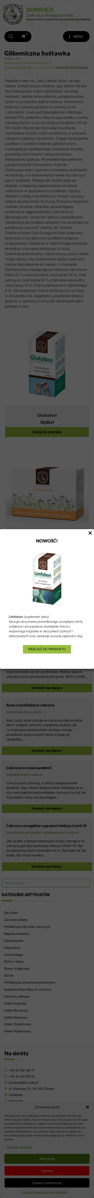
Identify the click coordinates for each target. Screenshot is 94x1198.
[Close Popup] (90, 533)
